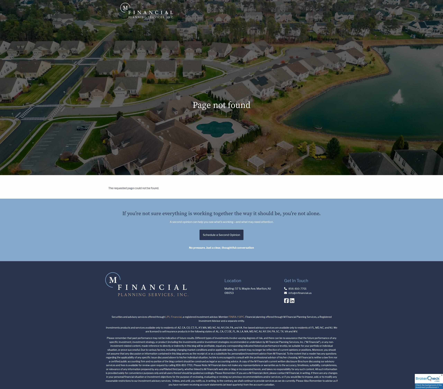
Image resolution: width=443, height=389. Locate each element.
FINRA (232, 317)
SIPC (241, 317)
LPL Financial (173, 317)
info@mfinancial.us (300, 293)
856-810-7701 (297, 288)
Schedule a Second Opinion (221, 235)
